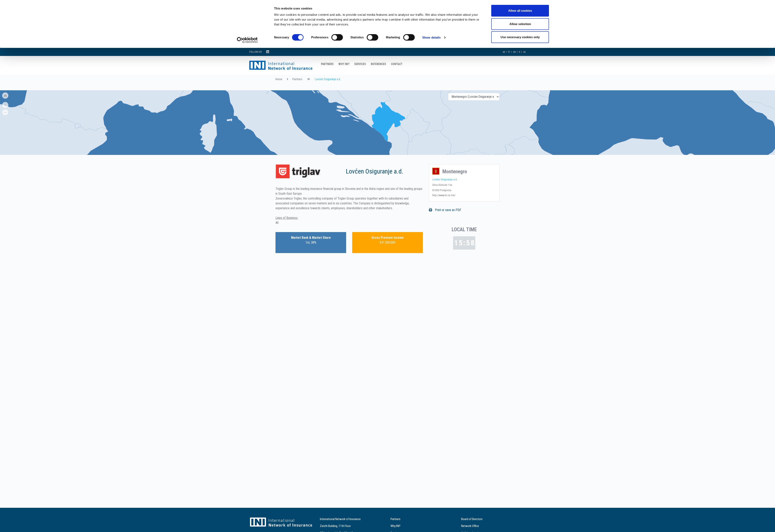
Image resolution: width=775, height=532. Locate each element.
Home (278, 79)
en (504, 51)
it (519, 51)
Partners (327, 64)
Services (360, 64)
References (378, 64)
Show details (431, 37)
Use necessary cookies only (520, 37)
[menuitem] (78, 125)
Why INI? (343, 64)
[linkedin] (267, 52)
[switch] (337, 37)
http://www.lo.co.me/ (444, 195)
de (514, 51)
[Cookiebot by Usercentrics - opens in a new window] (247, 40)
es (524, 51)
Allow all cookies (520, 10)
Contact (396, 64)
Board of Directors (472, 519)
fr (509, 51)
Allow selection (520, 24)
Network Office (470, 526)
